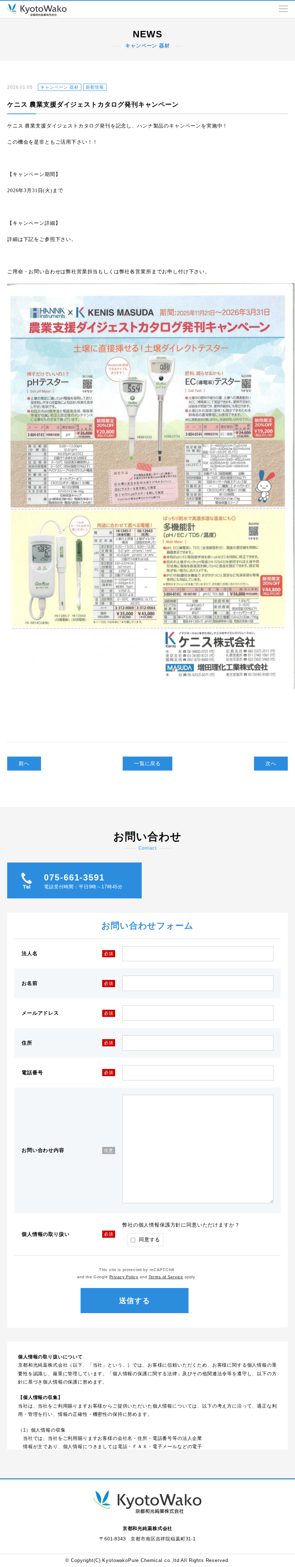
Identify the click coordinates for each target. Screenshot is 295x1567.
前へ (24, 763)
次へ (271, 763)
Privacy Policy (124, 1277)
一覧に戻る (147, 763)
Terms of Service (166, 1277)
